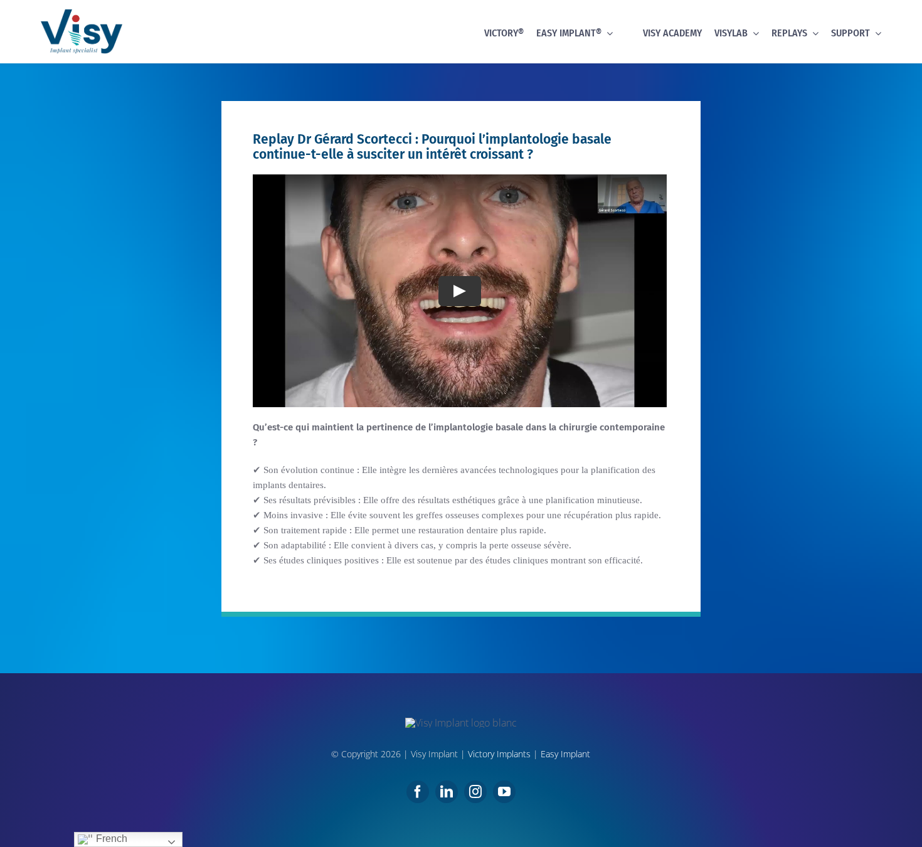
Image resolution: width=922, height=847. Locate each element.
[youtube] (504, 791)
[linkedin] (446, 791)
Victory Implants (499, 754)
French (110, 838)
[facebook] (417, 791)
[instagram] (475, 791)
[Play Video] (459, 290)
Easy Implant (565, 754)
